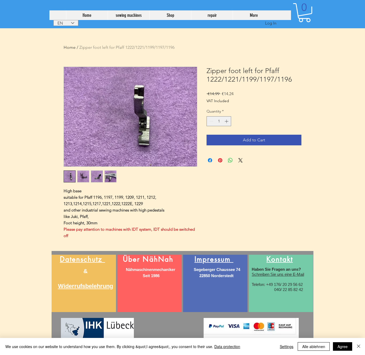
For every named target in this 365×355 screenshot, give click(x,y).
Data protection (227, 346)
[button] (304, 12)
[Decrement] (210, 121)
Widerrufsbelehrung (85, 286)
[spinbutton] (219, 121)
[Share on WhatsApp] (230, 160)
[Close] (358, 346)
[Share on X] (240, 160)
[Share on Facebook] (210, 160)
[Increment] (227, 121)
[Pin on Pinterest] (220, 160)
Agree (342, 346)
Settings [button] (286, 346)
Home (70, 47)
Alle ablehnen (313, 346)
